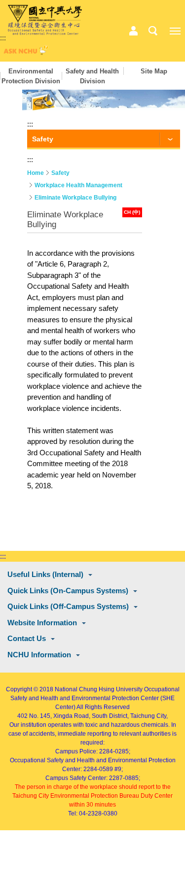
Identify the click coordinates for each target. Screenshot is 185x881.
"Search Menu (153, 31)
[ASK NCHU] (24, 52)
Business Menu (133, 31)
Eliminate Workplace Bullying (75, 197)
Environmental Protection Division (30, 76)
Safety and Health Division (92, 76)
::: (3, 38)
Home (35, 172)
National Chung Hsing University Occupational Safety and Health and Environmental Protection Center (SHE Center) (95, 698)
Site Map (154, 71)
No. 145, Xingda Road (59, 715)
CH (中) (132, 212)
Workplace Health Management (78, 185)
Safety (60, 172)
